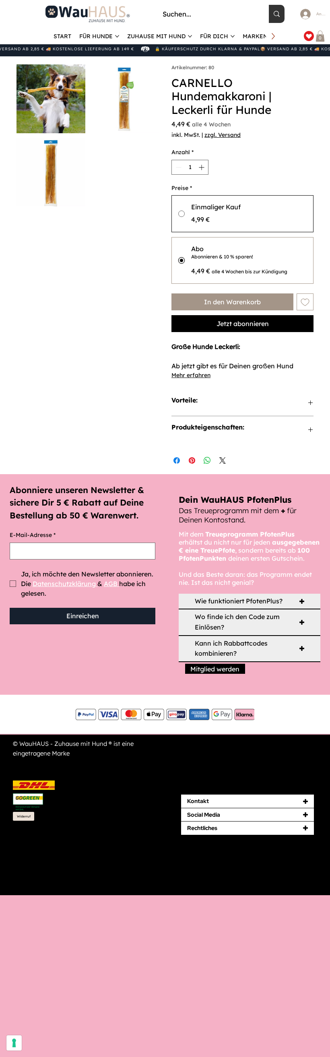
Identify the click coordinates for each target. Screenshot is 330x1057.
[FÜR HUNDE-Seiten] (117, 36)
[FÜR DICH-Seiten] (233, 36)
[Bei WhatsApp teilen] (207, 460)
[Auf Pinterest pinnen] (192, 460)
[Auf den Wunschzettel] (305, 301)
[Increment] (202, 167)
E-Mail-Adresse (33, 535)
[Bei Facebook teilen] (177, 460)
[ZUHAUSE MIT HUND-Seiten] (190, 36)
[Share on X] (222, 460)
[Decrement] (178, 167)
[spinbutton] (190, 167)
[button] (320, 36)
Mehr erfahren (190, 375)
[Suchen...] (277, 14)
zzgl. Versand (222, 134)
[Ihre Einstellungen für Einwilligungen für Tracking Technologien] (14, 1043)
